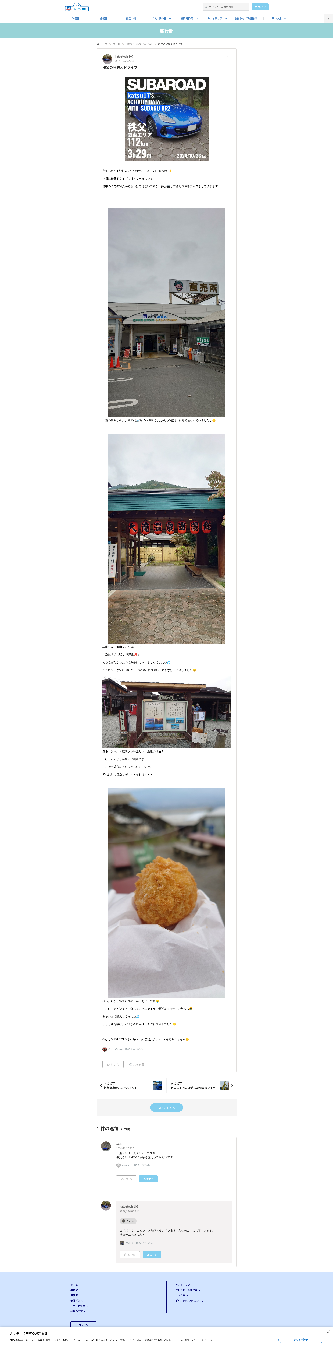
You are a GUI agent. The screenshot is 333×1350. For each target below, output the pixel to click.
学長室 (75, 18)
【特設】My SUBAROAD (139, 44)
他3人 (139, 1242)
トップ (103, 44)
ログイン (260, 7)
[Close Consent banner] (328, 1332)
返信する (148, 1179)
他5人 (137, 1165)
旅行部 (116, 44)
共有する (138, 1064)
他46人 (129, 1049)
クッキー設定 (300, 1339)
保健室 (103, 18)
